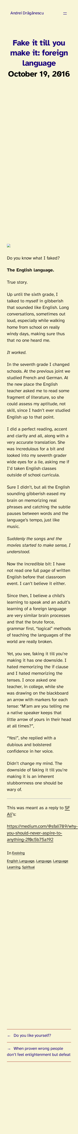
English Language (20, 861)
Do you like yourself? (32, 1035)
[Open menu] (65, 13)
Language (43, 861)
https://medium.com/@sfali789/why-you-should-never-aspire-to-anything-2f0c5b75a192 (42, 833)
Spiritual (28, 867)
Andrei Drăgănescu (27, 13)
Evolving (18, 853)
